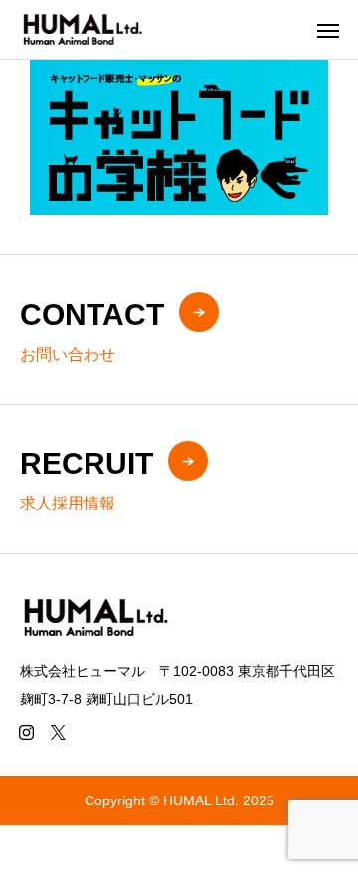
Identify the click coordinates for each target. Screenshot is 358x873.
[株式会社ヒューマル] (81, 29)
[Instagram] (26, 732)
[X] (58, 732)
